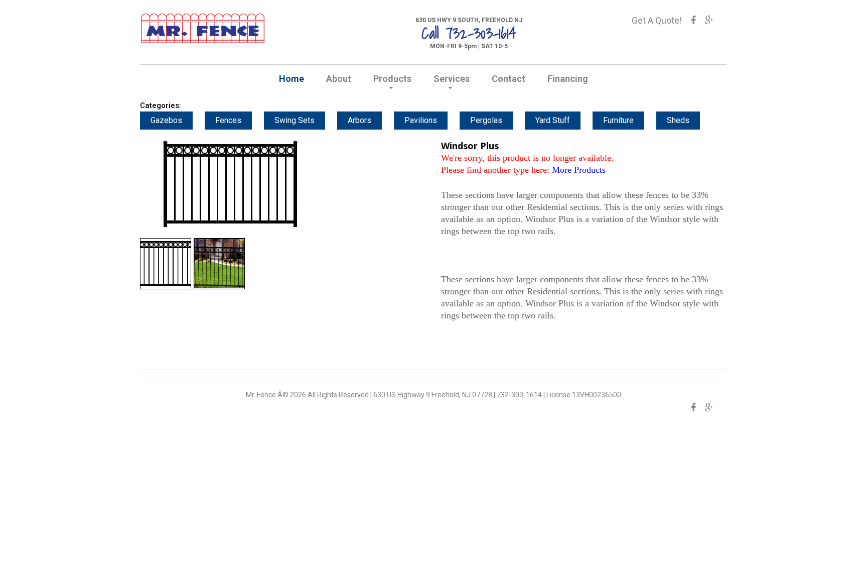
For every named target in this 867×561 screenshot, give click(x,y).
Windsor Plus (470, 146)
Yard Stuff (552, 120)
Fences (228, 120)
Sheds (678, 120)
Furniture (618, 120)
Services (452, 78)
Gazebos (166, 120)
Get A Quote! (657, 20)
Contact (508, 78)
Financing (567, 78)
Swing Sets (294, 120)
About (338, 78)
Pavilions (420, 120)
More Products (579, 170)
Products (392, 78)
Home (291, 78)
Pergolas (486, 120)
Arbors (359, 120)
